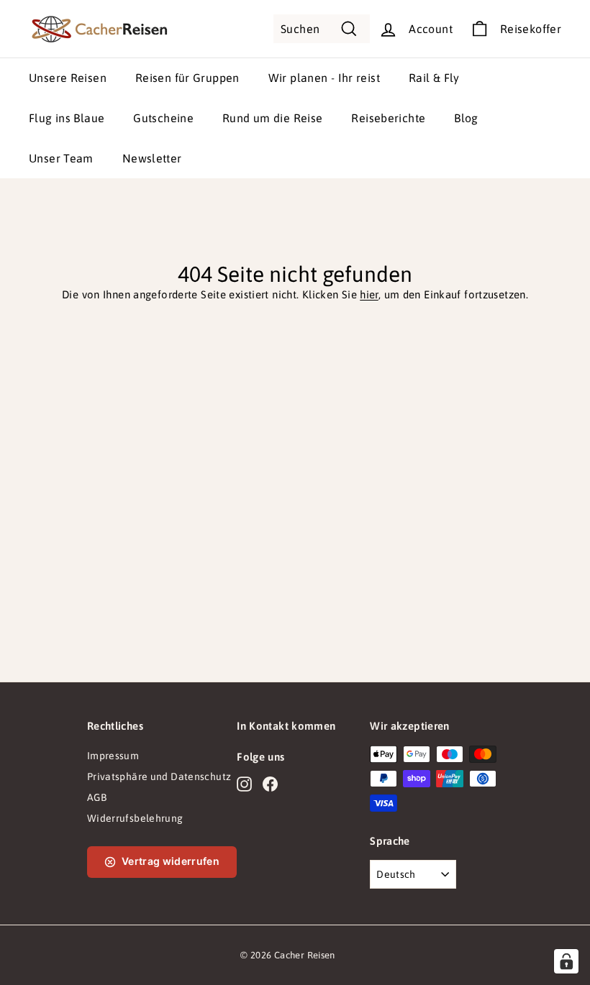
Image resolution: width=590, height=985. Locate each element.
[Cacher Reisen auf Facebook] (270, 784)
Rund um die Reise (272, 117)
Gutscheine (163, 117)
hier (369, 294)
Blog (466, 117)
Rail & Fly (434, 77)
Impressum (113, 755)
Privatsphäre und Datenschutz (159, 776)
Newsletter (152, 158)
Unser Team (61, 158)
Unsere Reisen (67, 77)
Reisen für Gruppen (187, 77)
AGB (96, 797)
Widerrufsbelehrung (135, 818)
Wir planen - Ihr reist (324, 77)
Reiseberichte (388, 117)
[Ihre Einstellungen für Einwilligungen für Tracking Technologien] (566, 961)
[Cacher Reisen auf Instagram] (244, 784)
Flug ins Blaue (66, 117)
